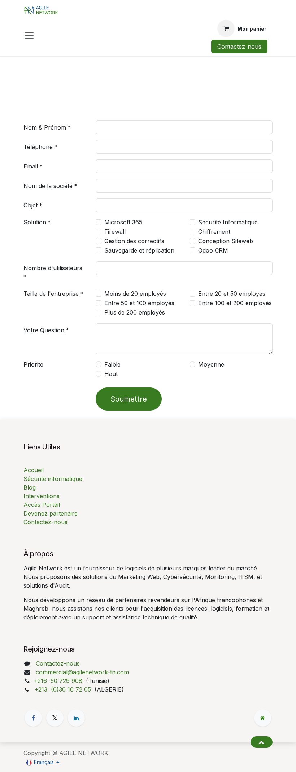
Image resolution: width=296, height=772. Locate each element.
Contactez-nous (239, 46)
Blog (29, 487)
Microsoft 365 (123, 222)
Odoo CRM (213, 250)
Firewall (115, 231)
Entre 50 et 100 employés (139, 303)
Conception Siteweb (225, 241)
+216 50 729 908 (59, 680)
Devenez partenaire (50, 513)
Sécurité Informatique (228, 222)
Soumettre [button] (128, 399)
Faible (112, 364)
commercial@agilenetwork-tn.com (82, 672)
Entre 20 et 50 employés (231, 293)
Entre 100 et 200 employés (235, 303)
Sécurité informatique (52, 478)
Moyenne (211, 364)
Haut (111, 373)
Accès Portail (41, 504)
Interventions (41, 496)
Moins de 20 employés (135, 293)
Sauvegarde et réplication (139, 250)
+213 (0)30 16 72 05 (64, 689)
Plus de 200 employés (134, 312)
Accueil (33, 470)
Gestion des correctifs (134, 241)
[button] (262, 742)
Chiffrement (214, 231)
